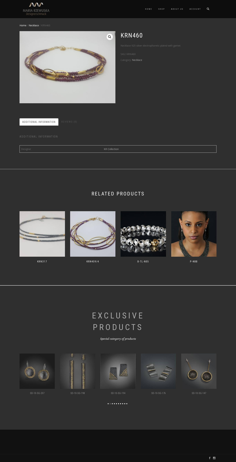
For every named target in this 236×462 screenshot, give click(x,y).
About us (177, 9)
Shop (161, 9)
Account (195, 9)
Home (148, 9)
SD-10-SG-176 (158, 393)
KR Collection (111, 149)
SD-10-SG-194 (118, 393)
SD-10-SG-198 (77, 393)
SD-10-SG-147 (199, 393)
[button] (110, 37)
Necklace (34, 25)
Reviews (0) (69, 121)
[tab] (39, 122)
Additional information (39, 122)
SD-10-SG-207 (37, 393)
